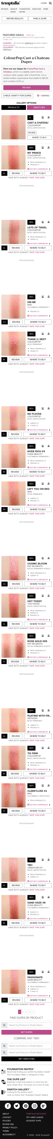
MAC (29, 304)
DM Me (31, 302)
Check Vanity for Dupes (17, 95)
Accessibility (9, 1134)
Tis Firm (32, 753)
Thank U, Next (36, 339)
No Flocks (34, 413)
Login (44, 3)
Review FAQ (8, 1124)
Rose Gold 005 (37, 641)
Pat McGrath (35, 566)
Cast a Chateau (37, 122)
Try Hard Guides (34, 1117)
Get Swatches (27, 1058)
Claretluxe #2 (37, 790)
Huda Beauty (35, 454)
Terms (6, 1131)
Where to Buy (39, 137)
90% (31, 334)
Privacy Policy (10, 1127)
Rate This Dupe (37, 177)
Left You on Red (38, 488)
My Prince (34, 152)
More (45, 9)
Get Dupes (26, 1032)
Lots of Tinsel (37, 227)
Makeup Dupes (13, 10)
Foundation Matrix (24, 10)
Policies (7, 1121)
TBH (29, 865)
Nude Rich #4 (36, 451)
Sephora (32, 718)
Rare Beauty (34, 980)
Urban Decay (35, 867)
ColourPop (8, 47)
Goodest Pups (33, 1121)
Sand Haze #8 (36, 902)
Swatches (36, 9)
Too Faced (33, 603)
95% (31, 147)
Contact (7, 1117)
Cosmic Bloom (37, 563)
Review (26, 87)
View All (30, 35)
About (6, 1114)
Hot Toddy (34, 601)
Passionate (35, 977)
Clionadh (7, 43)
